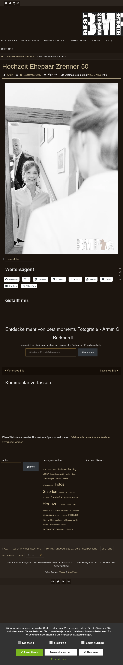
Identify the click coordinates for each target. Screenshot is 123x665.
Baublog (72, 467)
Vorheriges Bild (15, 369)
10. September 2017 (30, 74)
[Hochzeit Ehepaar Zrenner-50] (61, 167)
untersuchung (55, 523)
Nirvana (62, 570)
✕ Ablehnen (91, 652)
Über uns (107, 547)
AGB (21, 553)
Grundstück (56, 495)
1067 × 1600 (94, 74)
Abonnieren (87, 351)
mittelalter (64, 508)
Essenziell (28, 643)
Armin (10, 74)
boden (68, 472)
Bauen (46, 472)
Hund (63, 503)
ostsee (64, 513)
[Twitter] (10, 3)
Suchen (5, 458)
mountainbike (74, 508)
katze (74, 503)
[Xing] (14, 3)
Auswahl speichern (61, 652)
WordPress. (73, 570)
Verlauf (63, 523)
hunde (69, 503)
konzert (45, 508)
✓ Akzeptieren (29, 652)
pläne (44, 518)
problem (51, 518)
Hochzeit (51, 502)
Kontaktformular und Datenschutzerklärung (71, 547)
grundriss (46, 496)
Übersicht (69, 527)
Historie (75, 496)
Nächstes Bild (108, 369)
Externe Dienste (95, 643)
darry (74, 472)
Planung (73, 513)
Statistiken (60, 643)
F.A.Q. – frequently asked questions (21, 547)
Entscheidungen (48, 477)
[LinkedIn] (18, 3)
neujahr (58, 513)
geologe (61, 491)
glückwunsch (70, 491)
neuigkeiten (48, 513)
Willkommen (60, 527)
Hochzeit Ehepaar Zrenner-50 (21, 56)
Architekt (62, 467)
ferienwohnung (48, 483)
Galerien (50, 489)
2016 (44, 468)
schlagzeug (68, 518)
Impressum (8, 553)
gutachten (67, 496)
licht (50, 508)
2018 (49, 468)
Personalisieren (58, 659)
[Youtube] (6, 3)
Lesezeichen (13, 257)
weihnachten (49, 527)
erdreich (58, 477)
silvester (45, 523)
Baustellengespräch (57, 472)
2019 (54, 468)
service (75, 518)
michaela (57, 508)
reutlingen (58, 518)
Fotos (59, 482)
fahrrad (65, 477)
